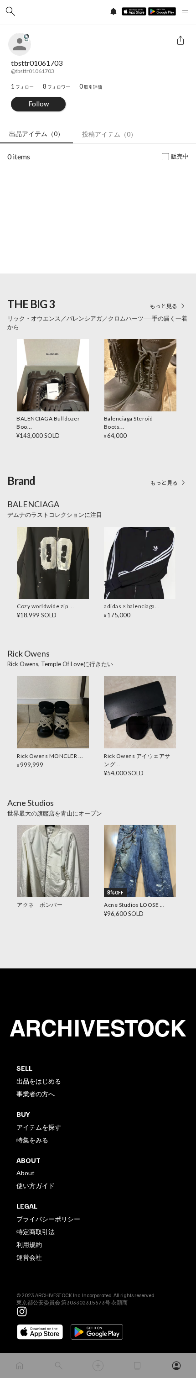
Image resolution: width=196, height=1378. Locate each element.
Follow (38, 104)
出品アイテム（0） (36, 133)
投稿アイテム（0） (109, 134)
